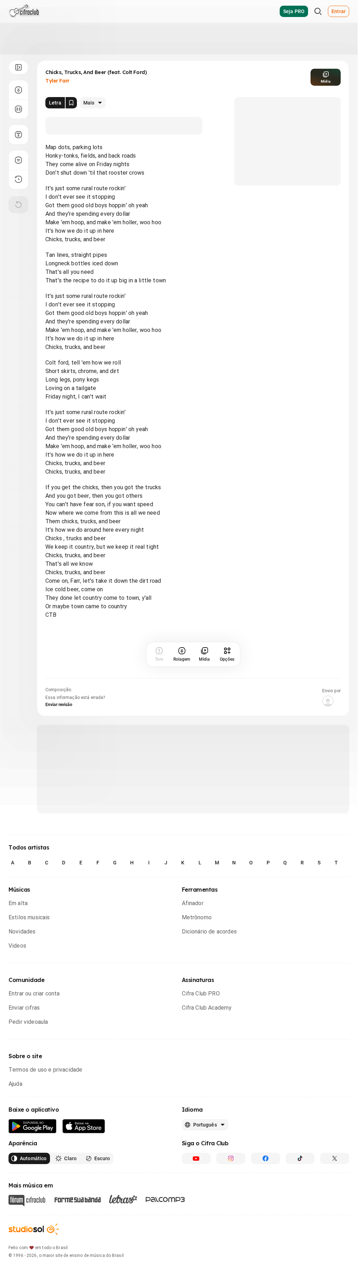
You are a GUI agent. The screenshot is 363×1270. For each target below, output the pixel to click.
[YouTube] (196, 1158)
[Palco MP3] (165, 1199)
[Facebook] (265, 1158)
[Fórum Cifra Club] (27, 1200)
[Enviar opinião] (18, 160)
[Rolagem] (18, 89)
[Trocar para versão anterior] (18, 179)
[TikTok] (300, 1158)
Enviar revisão (58, 704)
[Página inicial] (24, 11)
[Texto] (18, 134)
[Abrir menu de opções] (18, 67)
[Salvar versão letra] (71, 102)
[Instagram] (230, 1158)
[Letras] (123, 1199)
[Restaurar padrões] (18, 204)
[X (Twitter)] (334, 1158)
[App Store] (83, 1126)
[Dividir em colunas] (18, 109)
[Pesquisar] (318, 11)
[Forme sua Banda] (77, 1199)
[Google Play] (33, 1126)
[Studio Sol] (34, 1229)
